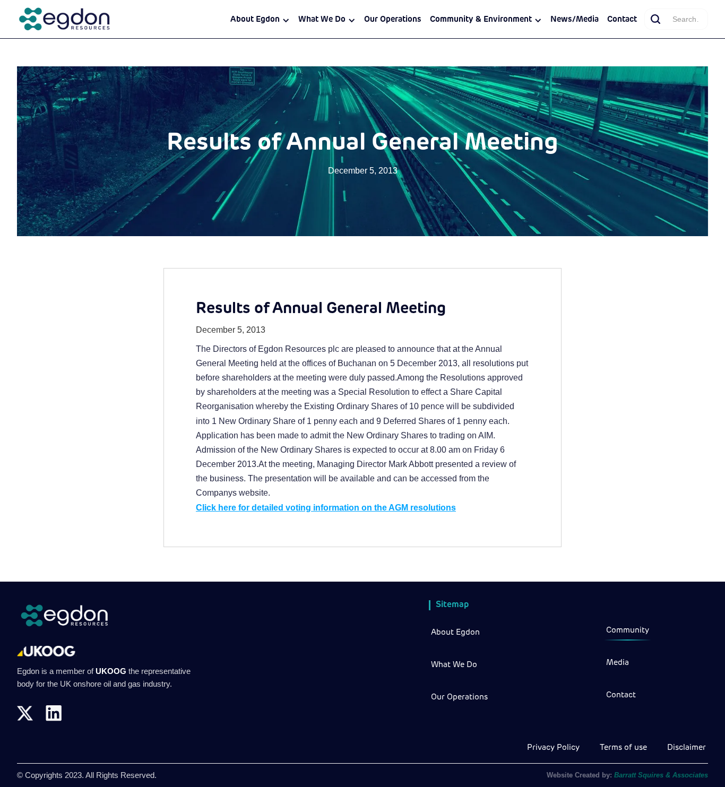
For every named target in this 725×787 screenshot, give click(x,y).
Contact (622, 20)
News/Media (574, 20)
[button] (260, 20)
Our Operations (392, 20)
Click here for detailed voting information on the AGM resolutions (326, 507)
